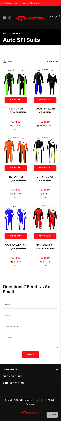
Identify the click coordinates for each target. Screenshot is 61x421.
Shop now (35, 3)
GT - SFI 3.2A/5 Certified (45, 178)
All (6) (16, 129)
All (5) (45, 265)
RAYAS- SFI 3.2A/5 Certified (45, 110)
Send (29, 355)
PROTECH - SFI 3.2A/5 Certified (16, 178)
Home (5, 33)
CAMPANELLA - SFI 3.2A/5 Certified (16, 246)
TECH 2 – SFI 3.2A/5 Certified (16, 110)
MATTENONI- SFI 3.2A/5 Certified (45, 246)
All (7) (51, 125)
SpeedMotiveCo (40, 400)
